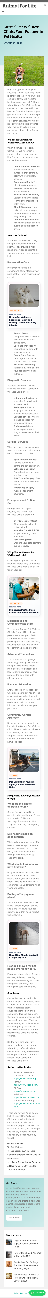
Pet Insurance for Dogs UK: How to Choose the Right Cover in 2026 (27, 1277)
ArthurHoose (14, 42)
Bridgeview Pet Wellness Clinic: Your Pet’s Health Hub (24, 611)
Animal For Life (19, 5)
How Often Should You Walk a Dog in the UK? (23, 956)
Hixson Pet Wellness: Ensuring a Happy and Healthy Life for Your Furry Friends (22, 321)
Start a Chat (39, 1293)
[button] (45, 5)
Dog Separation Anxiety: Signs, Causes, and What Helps (22, 784)
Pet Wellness (17, 1143)
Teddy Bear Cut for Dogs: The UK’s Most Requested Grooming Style (26, 1265)
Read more (14, 1217)
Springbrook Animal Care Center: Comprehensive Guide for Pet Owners (23, 1155)
